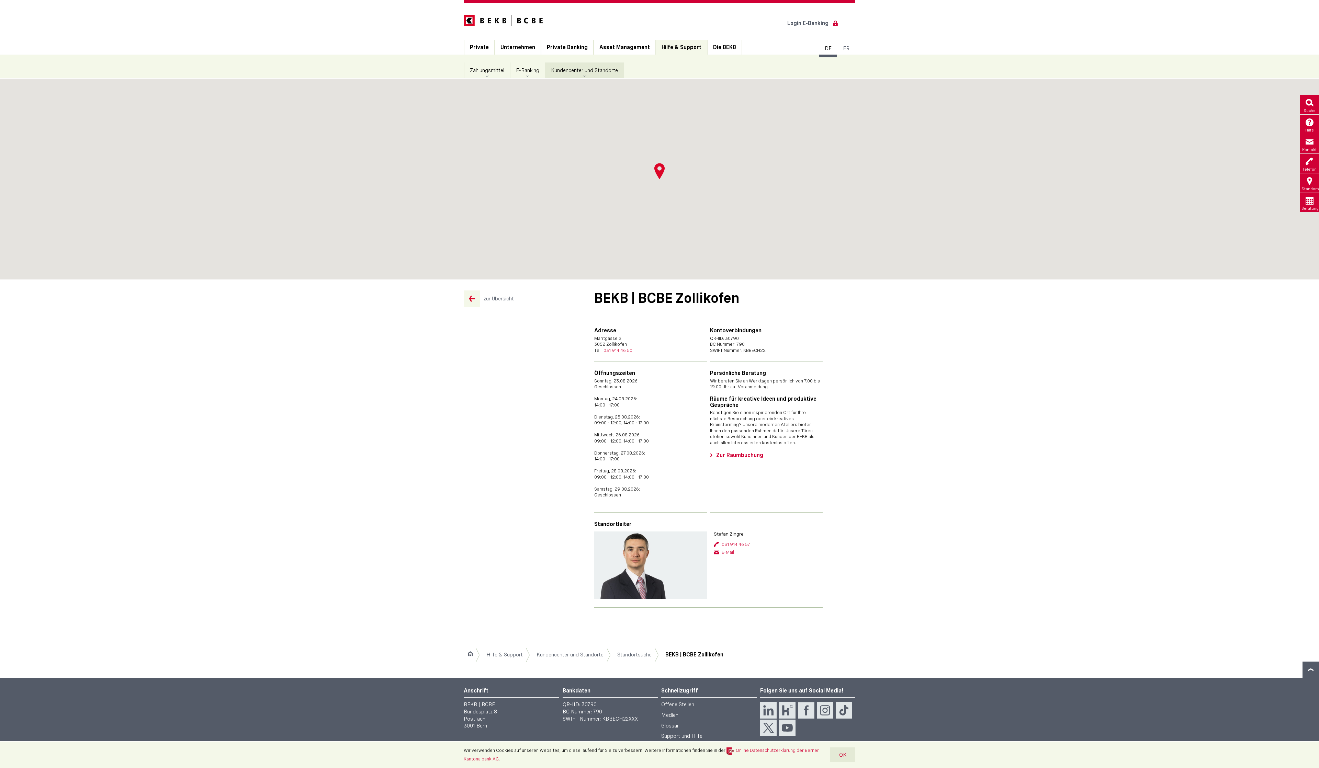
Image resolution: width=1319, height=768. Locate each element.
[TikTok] (844, 710)
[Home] (470, 655)
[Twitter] (768, 728)
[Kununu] (787, 710)
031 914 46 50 (618, 350)
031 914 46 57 (736, 544)
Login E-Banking (807, 23)
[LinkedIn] (768, 710)
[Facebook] (806, 710)
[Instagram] (825, 710)
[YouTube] (787, 728)
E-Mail (728, 552)
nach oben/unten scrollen (1311, 670)
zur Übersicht (499, 298)
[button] (659, 171)
